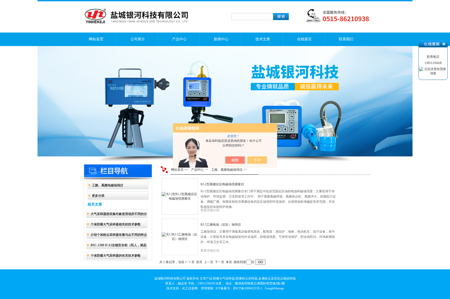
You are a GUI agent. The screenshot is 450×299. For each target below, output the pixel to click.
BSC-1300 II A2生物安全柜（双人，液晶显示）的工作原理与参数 (118, 246)
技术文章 (262, 39)
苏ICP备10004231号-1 (247, 288)
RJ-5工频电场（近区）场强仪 (221, 224)
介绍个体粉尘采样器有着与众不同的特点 (119, 235)
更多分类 (98, 196)
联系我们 (346, 39)
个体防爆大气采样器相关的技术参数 (116, 224)
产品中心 (179, 39)
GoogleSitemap (274, 288)
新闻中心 (221, 39)
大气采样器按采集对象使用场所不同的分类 (119, 215)
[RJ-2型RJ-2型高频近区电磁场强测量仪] (180, 196)
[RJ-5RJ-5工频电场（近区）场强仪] (180, 236)
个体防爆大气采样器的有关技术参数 (116, 255)
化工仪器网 (190, 288)
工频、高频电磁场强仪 (107, 185)
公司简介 (137, 39)
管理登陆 (207, 288)
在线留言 (304, 39)
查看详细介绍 (210, 210)
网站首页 (96, 39)
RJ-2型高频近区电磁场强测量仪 (222, 184)
